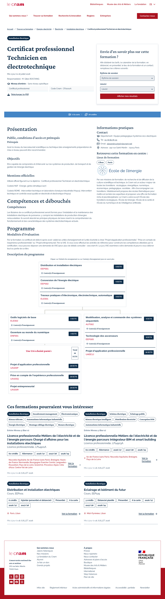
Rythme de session (109, 73)
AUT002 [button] (90, 324)
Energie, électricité (44, 29)
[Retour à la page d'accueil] (15, 4)
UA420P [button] (14, 368)
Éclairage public (137, 414)
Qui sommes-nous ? (18, 16)
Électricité (59, 29)
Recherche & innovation (70, 16)
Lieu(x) (103, 84)
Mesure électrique (66, 425)
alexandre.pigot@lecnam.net (119, 144)
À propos (88, 548)
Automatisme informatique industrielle (44, 419)
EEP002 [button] (45, 284)
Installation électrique (75, 29)
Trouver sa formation (43, 16)
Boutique (88, 562)
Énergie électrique (17, 425)
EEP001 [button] (45, 269)
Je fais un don (43, 562)
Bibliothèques (90, 568)
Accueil (10, 29)
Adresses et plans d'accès (95, 559)
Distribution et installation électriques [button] (61, 265)
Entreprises (105, 16)
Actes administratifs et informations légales (91, 588)
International (89, 571)
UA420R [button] (14, 389)
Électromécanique (69, 414)
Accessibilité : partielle (125, 588)
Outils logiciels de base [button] (23, 317)
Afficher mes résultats (127, 96)
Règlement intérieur (58, 588)
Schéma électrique (118, 414)
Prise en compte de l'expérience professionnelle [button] (37, 375)
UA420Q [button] (14, 379)
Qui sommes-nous (45, 548)
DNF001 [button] (14, 336)
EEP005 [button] (90, 339)
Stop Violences (90, 574)
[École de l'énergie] (127, 170)
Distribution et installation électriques (33, 489)
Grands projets (43, 565)
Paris (110, 162)
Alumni (40, 559)
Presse (87, 551)
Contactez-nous (147, 16)
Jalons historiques (45, 551)
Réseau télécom (16, 419)
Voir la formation (72, 464)
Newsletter (145, 588)
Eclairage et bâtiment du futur (105, 489)
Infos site (41, 588)
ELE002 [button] (14, 321)
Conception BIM (147, 419)
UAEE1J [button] (90, 354)
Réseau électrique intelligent (98, 419)
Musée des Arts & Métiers (95, 565)
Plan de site (89, 577)
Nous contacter (91, 557)
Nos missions (43, 554)
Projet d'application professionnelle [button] (30, 364)
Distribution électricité (125, 419)
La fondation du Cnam (47, 557)
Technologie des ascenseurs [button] (102, 336)
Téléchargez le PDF (20, 94)
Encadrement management (45, 414)
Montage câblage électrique (41, 425)
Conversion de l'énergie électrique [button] (60, 280)
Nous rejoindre (90, 554)
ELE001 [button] (44, 299)
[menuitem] (96, 4)
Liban (101, 162)
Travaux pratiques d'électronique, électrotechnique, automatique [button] (76, 295)
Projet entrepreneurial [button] (22, 386)
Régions (90, 16)
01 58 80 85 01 (110, 140)
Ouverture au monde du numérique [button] (29, 332)
